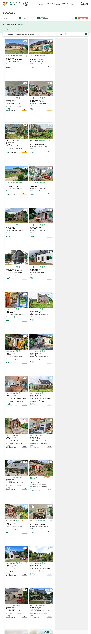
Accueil (4, 8)
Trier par (62, 34)
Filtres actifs (6, 24)
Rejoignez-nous (49, 3)
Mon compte (41, 3)
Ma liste (78, 4)
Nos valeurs (72, 3)
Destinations (65, 3)
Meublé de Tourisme (57, 3)
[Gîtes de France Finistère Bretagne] (12, 3)
